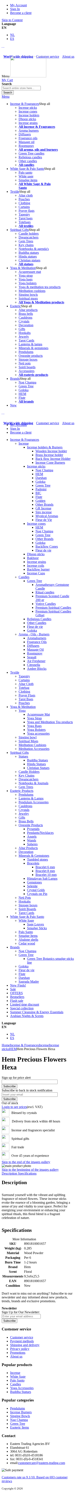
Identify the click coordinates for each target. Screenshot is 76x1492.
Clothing (24, 203)
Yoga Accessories (22, 1388)
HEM (22, 394)
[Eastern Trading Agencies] (28, 76)
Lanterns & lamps (30, 344)
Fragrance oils (28, 138)
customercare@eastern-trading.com (41, 1463)
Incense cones (28, 111)
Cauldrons (25, 317)
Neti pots (25, 363)
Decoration (26, 325)
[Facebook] (3, 46)
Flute (22, 397)
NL (12, 35)
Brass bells (26, 313)
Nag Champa (27, 382)
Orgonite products (31, 355)
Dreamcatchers (28, 237)
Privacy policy (19, 1349)
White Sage (18, 1376)
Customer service (47, 56)
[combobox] (21, 88)
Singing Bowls (20, 1416)
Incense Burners (21, 1412)
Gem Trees (26, 241)
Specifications (27, 1173)
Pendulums (26, 352)
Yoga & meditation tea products (40, 287)
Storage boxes (28, 359)
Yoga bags (26, 279)
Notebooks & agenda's (34, 249)
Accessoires (26, 371)
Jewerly (24, 336)
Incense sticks (28, 107)
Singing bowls (28, 294)
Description (10, 1173)
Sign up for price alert (16, 1077)
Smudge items (28, 180)
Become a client (20, 13)
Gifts (22, 329)
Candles (15, 1384)
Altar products (28, 310)
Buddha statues (29, 252)
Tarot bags (26, 218)
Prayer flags (26, 210)
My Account (18, 5)
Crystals (24, 321)
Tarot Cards (26, 340)
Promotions (17, 1352)
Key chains (26, 245)
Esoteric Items (19, 1427)
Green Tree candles (31, 153)
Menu (6, 96)
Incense (44, 1045)
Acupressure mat (30, 272)
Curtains (24, 207)
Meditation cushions (32, 291)
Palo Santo (17, 1380)
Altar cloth (26, 195)
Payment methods (22, 1341)
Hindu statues (28, 256)
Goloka (23, 390)
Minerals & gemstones (33, 348)
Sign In (15, 9)
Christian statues (29, 260)
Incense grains (28, 123)
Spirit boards (27, 367)
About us (68, 56)
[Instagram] (2, 46)
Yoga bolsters (28, 283)
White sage (26, 176)
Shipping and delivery (24, 1345)
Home (6, 1045)
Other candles (28, 161)
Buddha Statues (20, 1392)
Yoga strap (26, 275)
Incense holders (29, 115)
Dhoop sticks (27, 119)
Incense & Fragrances (24, 1045)
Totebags (25, 222)
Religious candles (30, 157)
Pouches (24, 199)
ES (12, 38)
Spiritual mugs (28, 298)
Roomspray (26, 146)
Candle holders (29, 233)
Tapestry (24, 214)
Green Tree (26, 386)
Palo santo (25, 172)
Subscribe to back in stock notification (27, 1090)
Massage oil (26, 142)
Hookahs (25, 333)
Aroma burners (29, 130)
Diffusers (25, 134)
